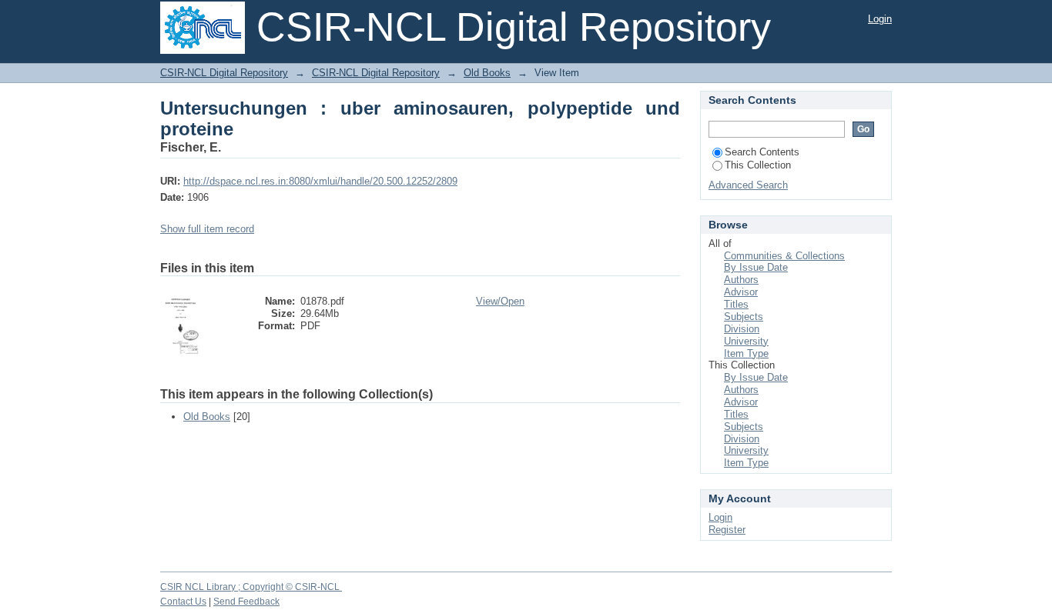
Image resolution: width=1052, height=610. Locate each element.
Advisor (741, 292)
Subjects (743, 316)
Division (741, 329)
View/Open (500, 301)
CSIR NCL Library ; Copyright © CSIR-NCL (251, 587)
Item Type (746, 353)
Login (880, 19)
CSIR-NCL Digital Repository (224, 72)
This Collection (758, 165)
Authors (741, 279)
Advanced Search (748, 185)
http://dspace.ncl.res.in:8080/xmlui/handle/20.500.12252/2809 (320, 181)
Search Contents (762, 152)
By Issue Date (756, 267)
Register (727, 529)
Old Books (487, 72)
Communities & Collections (784, 256)
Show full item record (207, 229)
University (746, 341)
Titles (736, 304)
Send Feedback (246, 601)
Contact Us (183, 601)
